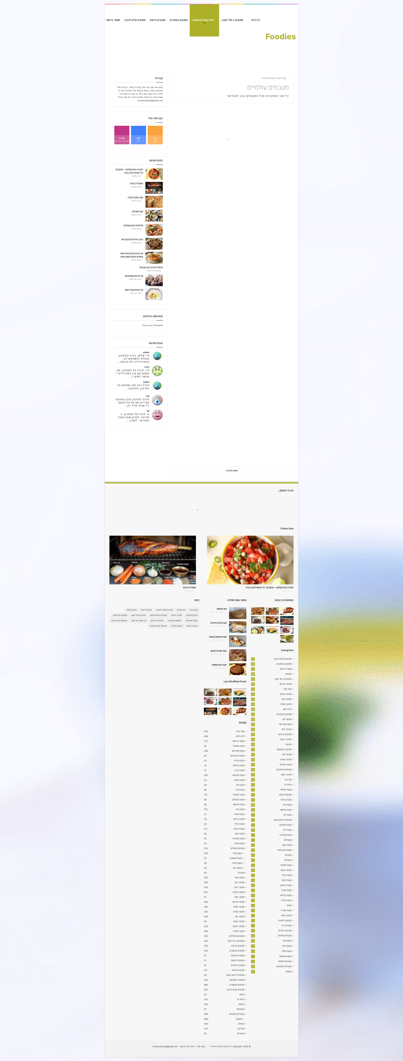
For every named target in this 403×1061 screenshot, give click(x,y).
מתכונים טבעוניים (284, 714)
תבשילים (288, 860)
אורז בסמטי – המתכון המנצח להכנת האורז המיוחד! (263, 383)
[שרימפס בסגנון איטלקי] (154, 230)
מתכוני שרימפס (191, 620)
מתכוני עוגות (286, 774)
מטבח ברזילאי (286, 895)
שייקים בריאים (192, 626)
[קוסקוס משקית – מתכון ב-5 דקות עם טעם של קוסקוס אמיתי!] (257, 630)
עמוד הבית (282, 78)
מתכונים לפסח (285, 794)
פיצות (289, 905)
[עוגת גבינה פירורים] (237, 627)
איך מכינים (181, 610)
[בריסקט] (287, 620)
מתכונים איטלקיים (284, 769)
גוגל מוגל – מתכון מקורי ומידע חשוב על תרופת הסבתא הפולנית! (201, 147)
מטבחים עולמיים (285, 935)
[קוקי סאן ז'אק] (154, 216)
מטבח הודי (287, 940)
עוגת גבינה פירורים (219, 622)
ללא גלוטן (287, 709)
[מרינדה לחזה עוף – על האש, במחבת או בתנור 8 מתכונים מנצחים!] (287, 611)
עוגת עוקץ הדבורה (135, 197)
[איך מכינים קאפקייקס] (154, 280)
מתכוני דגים (287, 729)
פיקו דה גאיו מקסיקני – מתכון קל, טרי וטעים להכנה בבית (270, 587)
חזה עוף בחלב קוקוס (212, 244)
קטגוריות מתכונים (284, 966)
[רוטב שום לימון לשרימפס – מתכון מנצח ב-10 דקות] (257, 611)
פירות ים (288, 784)
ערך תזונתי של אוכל (138, 620)
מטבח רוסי (287, 946)
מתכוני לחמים (176, 615)
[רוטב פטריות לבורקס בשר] (154, 244)
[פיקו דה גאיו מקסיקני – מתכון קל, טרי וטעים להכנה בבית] (154, 174)
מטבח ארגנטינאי (284, 850)
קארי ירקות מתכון (276, 173)
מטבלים (288, 855)
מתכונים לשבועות (284, 749)
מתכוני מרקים (286, 694)
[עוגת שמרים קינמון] (237, 655)
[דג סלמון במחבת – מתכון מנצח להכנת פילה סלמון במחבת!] (272, 611)
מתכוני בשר (287, 699)
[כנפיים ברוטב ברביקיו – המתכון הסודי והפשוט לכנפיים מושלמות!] (287, 630)
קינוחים (289, 674)
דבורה (146, 367)
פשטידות (288, 840)
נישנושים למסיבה (174, 620)
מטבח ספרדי (286, 910)
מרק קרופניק (280, 267)
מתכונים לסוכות (285, 961)
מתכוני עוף (287, 719)
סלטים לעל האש (157, 620)
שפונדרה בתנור (136, 183)
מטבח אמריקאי (285, 724)
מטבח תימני (286, 880)
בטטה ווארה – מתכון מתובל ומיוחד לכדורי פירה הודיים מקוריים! (202, 336)
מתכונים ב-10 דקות (233, 20)
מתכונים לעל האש (138, 615)
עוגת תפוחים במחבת (218, 636)
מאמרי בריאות (113, 20)
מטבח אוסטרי (286, 865)
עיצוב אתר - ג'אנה (197, 1046)
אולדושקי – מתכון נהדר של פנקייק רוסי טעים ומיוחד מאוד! (264, 336)
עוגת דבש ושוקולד (219, 664)
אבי (148, 411)
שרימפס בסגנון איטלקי (133, 225)
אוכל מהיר (287, 689)
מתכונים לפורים (285, 930)
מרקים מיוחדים (191, 615)
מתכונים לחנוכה (285, 920)
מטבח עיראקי (286, 885)
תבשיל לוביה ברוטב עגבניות (151, 267)
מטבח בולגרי (286, 900)
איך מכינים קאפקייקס (134, 275)
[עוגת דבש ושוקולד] (237, 669)
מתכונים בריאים (157, 20)
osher (146, 352)
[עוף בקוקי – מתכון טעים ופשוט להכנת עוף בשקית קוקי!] (272, 620)
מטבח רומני (287, 845)
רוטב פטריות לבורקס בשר (132, 239)
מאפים (289, 971)
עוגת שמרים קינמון (219, 650)
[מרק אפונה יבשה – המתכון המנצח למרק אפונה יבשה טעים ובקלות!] (287, 639)
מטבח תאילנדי (285, 835)
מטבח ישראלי (286, 789)
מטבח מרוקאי (286, 810)
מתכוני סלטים (286, 684)
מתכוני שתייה (286, 704)
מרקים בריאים (146, 610)
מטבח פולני (286, 951)
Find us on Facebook (152, 325)
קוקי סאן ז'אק (137, 211)
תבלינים (288, 779)
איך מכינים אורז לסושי (134, 289)
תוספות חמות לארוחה (158, 626)
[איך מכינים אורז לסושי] (154, 294)
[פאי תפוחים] (237, 613)
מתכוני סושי (286, 915)
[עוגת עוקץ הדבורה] (154, 202)
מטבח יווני (287, 815)
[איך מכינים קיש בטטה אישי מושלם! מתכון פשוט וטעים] (154, 258)
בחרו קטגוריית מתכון (204, 20)
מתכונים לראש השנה (282, 820)
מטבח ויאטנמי (285, 956)
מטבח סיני (287, 804)
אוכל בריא (193, 610)
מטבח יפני (287, 830)
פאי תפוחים (222, 608)
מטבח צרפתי (286, 799)
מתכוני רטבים (286, 739)
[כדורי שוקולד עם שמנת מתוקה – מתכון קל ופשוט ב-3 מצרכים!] (257, 620)
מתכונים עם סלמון (120, 615)
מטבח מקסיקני (285, 825)
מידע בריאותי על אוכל (164, 610)
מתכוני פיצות (286, 870)
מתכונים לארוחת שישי (158, 615)
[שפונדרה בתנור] (154, 188)
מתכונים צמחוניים (178, 20)
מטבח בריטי (286, 925)
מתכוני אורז (287, 754)
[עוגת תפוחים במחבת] (237, 641)
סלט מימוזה (280, 220)
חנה (147, 396)
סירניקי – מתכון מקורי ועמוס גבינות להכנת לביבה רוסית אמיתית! (202, 383)
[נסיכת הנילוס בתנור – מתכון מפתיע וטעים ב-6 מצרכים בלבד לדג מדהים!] (272, 630)
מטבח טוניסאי (286, 764)
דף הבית (256, 20)
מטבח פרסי (287, 875)
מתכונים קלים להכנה (134, 20)
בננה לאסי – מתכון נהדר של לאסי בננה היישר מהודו (203, 454)
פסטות (289, 744)
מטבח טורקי (286, 890)
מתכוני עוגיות (286, 759)
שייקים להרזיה (176, 626)
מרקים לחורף (132, 610)
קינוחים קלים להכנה (119, 620)
